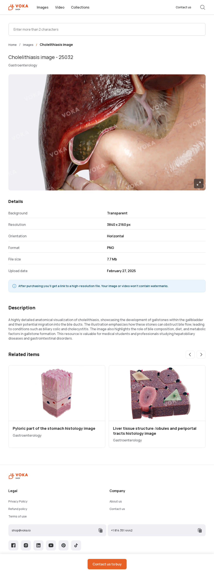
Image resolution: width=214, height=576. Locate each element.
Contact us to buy (107, 564)
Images (42, 7)
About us (116, 501)
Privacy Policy (17, 501)
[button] (190, 355)
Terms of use (17, 516)
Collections (80, 7)
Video (59, 7)
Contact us (183, 7)
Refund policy (17, 509)
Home (12, 45)
